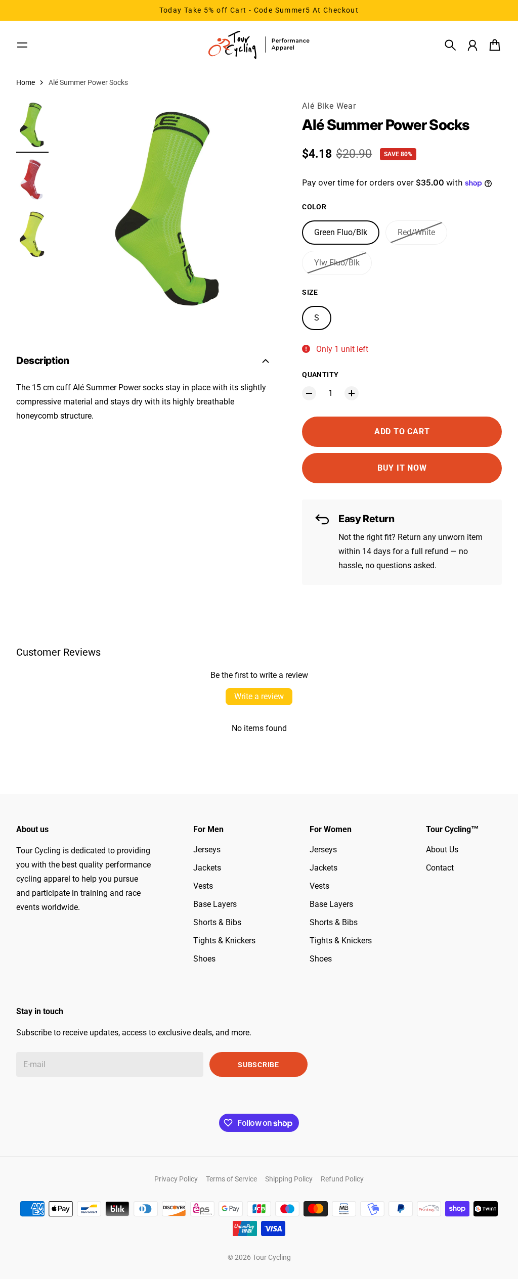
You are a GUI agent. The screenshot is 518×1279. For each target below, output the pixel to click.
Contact (440, 868)
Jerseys (207, 849)
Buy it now (402, 468)
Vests (203, 886)
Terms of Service (231, 1179)
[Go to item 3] (32, 234)
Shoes (204, 959)
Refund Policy (342, 1179)
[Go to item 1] (32, 125)
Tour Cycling (271, 1257)
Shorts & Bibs (217, 922)
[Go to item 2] (32, 180)
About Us (442, 849)
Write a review (259, 696)
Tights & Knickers (224, 940)
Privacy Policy (176, 1179)
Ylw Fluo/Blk (337, 262)
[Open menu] (22, 45)
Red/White (416, 232)
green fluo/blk (340, 232)
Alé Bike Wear (329, 106)
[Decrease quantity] (309, 393)
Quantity (320, 375)
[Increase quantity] (351, 393)
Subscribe (258, 1065)
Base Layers (215, 904)
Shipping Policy (289, 1179)
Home (25, 82)
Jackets (207, 868)
